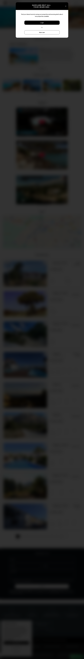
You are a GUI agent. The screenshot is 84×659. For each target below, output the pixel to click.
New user (42, 32)
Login (42, 22)
